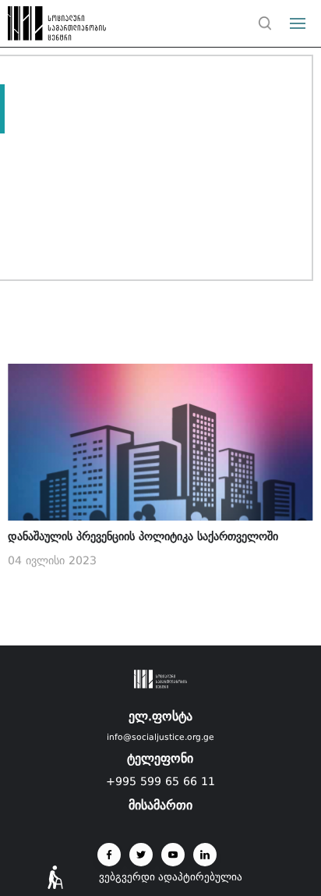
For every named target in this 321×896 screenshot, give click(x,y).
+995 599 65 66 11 (160, 781)
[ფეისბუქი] (109, 854)
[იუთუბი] (173, 854)
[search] (265, 23)
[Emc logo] (40, 27)
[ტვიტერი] (141, 854)
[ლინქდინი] (205, 854)
